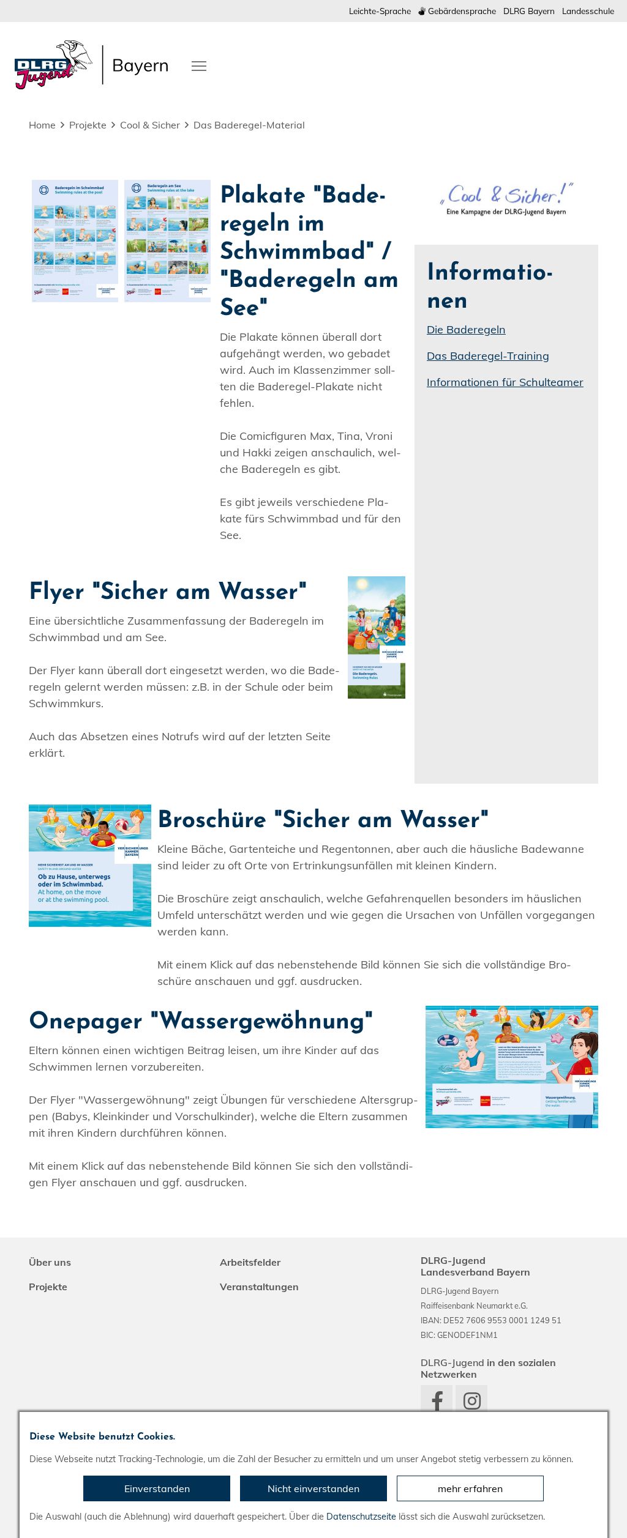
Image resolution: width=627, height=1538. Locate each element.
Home (42, 125)
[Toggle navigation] (199, 65)
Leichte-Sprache (380, 11)
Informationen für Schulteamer (505, 382)
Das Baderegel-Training (488, 356)
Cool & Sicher (150, 125)
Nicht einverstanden (313, 1488)
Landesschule (588, 11)
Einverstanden (157, 1488)
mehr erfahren (470, 1488)
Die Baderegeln (466, 329)
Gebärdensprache (461, 11)
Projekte (88, 125)
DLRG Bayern (529, 11)
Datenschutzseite (361, 1516)
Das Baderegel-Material (249, 125)
